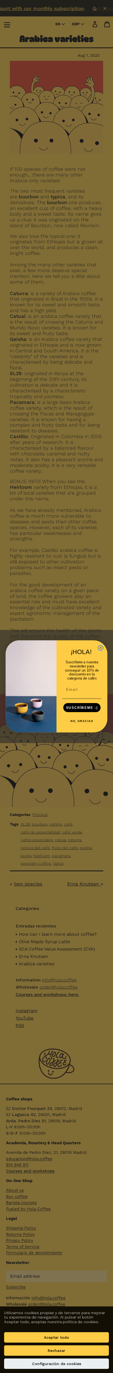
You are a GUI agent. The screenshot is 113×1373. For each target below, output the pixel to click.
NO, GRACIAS (82, 721)
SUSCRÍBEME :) (82, 708)
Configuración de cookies (56, 1363)
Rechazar (56, 1350)
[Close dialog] (100, 648)
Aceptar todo (56, 1337)
